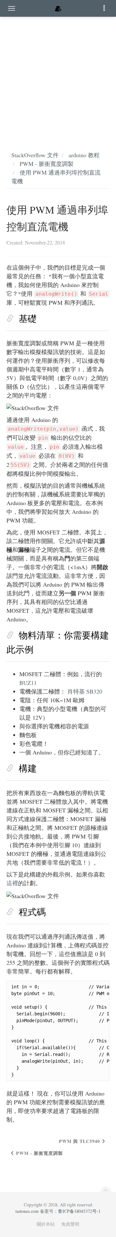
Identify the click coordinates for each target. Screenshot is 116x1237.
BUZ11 (28, 682)
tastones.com (27, 1211)
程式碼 (32, 912)
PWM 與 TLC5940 (79, 1141)
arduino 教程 (84, 155)
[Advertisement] (58, 77)
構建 (28, 768)
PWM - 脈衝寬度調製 (46, 164)
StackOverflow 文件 (35, 155)
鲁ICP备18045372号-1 (79, 1211)
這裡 (12, 883)
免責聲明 (70, 1224)
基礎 (28, 318)
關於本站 (46, 1224)
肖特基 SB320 (84, 691)
